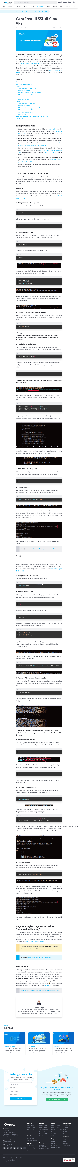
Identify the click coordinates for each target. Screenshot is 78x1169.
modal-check (38, 584)
